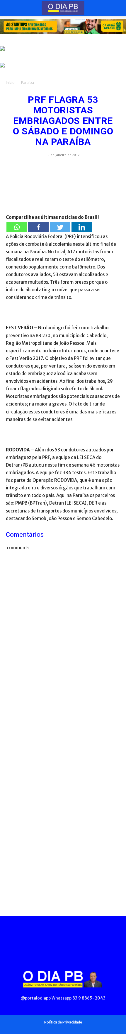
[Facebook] (38, 227)
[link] (63, 26)
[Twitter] (60, 227)
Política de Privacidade (63, 1022)
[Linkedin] (81, 227)
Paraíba (27, 82)
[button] (10, 8)
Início (10, 82)
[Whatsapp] (16, 227)
